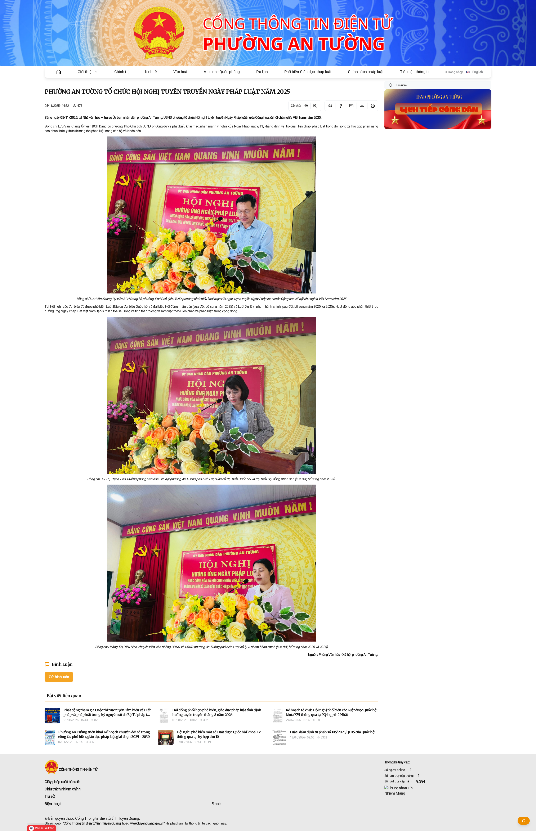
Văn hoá (180, 72)
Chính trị (121, 72)
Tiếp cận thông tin (415, 72)
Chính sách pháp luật (366, 72)
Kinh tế (151, 72)
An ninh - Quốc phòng (222, 72)
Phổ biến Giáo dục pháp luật (307, 72)
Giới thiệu (86, 72)
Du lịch (262, 72)
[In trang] (372, 106)
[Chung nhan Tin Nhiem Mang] (437, 791)
